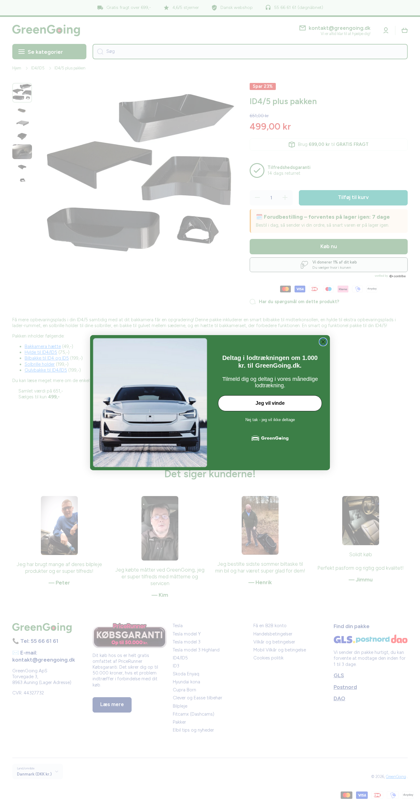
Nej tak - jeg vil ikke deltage (270, 419)
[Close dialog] (323, 342)
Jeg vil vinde (270, 403)
